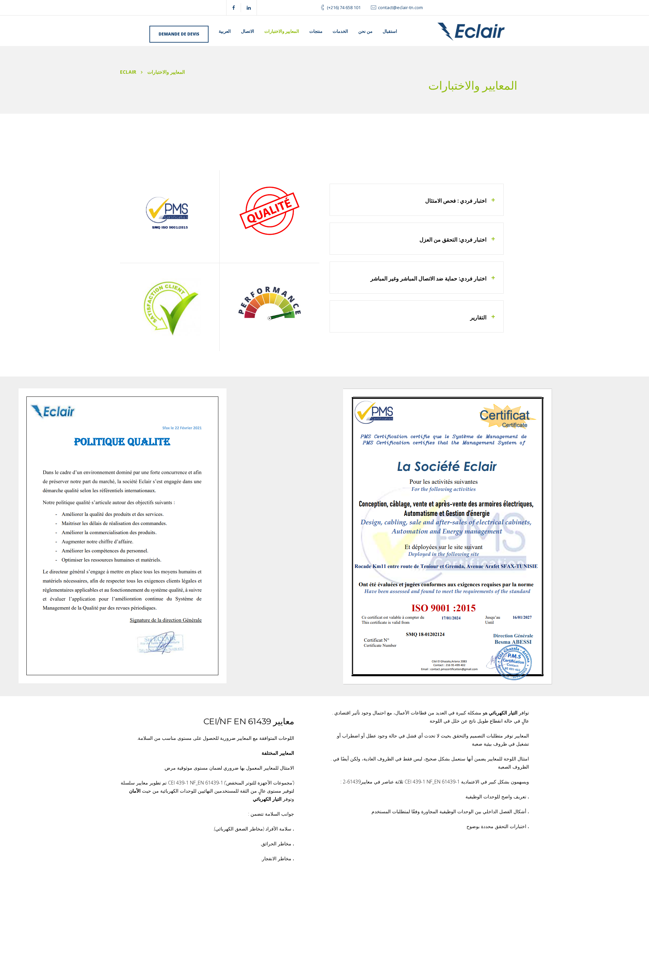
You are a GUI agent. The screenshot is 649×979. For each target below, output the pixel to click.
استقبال (390, 31)
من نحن (365, 31)
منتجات (315, 31)
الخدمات (340, 31)
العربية (225, 31)
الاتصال (247, 31)
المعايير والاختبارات (281, 31)
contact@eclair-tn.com (400, 7)
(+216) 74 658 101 (344, 7)
